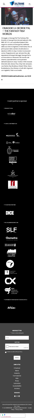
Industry (17, 373)
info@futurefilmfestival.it (20, 408)
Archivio (17, 388)
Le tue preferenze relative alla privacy (14, 414)
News (17, 371)
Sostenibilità (17, 386)
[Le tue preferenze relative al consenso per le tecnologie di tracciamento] (2, 415)
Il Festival (17, 368)
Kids (17, 378)
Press (17, 381)
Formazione (17, 376)
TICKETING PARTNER (10, 205)
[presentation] (17, 347)
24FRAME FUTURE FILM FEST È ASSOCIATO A (16, 299)
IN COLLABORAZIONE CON (11, 222)
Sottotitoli (17, 383)
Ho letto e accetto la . (14, 351)
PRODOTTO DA (9, 108)
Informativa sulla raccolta (6, 416)
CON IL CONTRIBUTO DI (11, 123)
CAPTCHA (17, 342)
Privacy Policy (19, 351)
